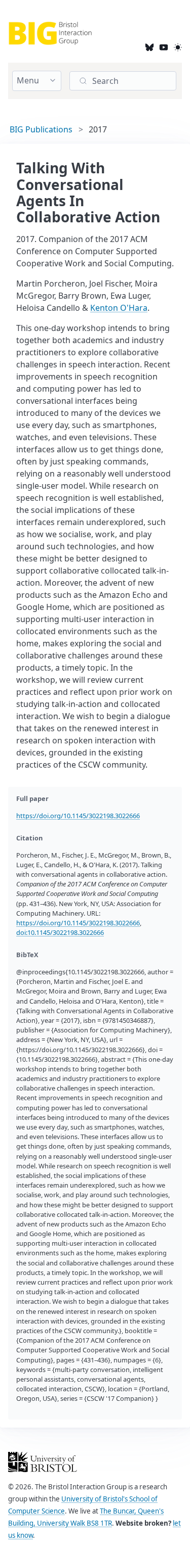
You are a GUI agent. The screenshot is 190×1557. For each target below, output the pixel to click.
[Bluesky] (149, 46)
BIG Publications (41, 129)
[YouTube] (164, 46)
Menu (28, 80)
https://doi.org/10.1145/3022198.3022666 (78, 815)
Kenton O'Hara (118, 307)
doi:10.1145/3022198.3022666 (60, 932)
